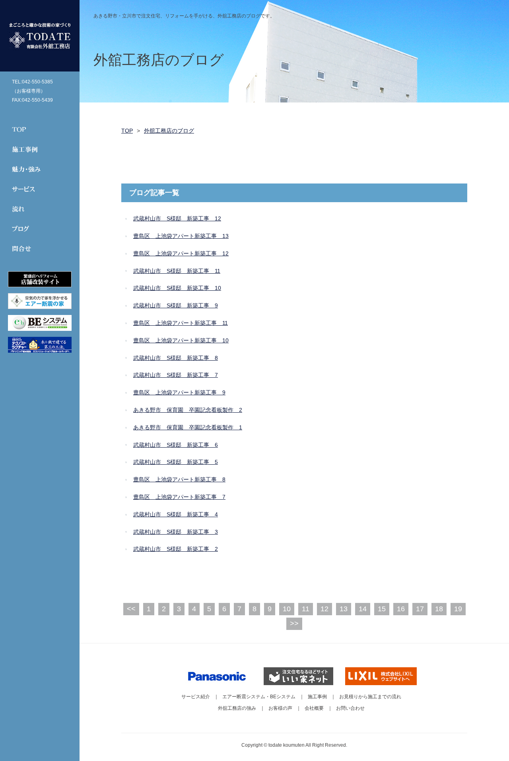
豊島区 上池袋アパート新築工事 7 (179, 497)
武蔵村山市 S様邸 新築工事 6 (175, 445)
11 (305, 609)
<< (131, 609)
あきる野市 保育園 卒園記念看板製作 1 (187, 427)
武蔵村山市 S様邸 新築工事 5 (175, 462)
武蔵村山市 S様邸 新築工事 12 (177, 218)
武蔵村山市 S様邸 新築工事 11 (176, 271)
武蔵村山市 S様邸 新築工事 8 (175, 358)
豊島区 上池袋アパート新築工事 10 (181, 340)
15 (382, 609)
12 (324, 609)
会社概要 (314, 708)
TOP (127, 130)
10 (287, 609)
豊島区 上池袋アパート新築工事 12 (181, 253)
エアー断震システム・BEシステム (258, 696)
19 (458, 609)
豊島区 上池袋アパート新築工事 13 (181, 236)
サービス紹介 (195, 696)
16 (401, 609)
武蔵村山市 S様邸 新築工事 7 (175, 375)
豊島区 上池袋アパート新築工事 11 (180, 323)
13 (344, 609)
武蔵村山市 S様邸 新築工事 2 (175, 549)
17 (420, 609)
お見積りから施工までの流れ (370, 696)
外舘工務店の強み (237, 708)
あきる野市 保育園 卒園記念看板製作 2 (187, 410)
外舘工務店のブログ (169, 130)
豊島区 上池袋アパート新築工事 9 (179, 392)
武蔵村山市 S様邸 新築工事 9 (175, 305)
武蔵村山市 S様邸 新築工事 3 (175, 532)
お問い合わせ (350, 708)
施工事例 (317, 696)
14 (363, 609)
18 (439, 609)
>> (294, 624)
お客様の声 (280, 708)
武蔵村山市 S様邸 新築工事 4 (175, 514)
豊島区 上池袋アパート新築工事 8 (179, 479)
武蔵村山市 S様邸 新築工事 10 (177, 288)
